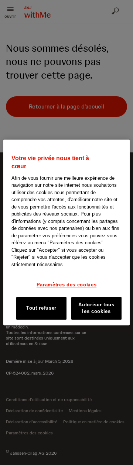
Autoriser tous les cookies (96, 308)
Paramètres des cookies (66, 285)
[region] (66, 232)
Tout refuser (41, 308)
